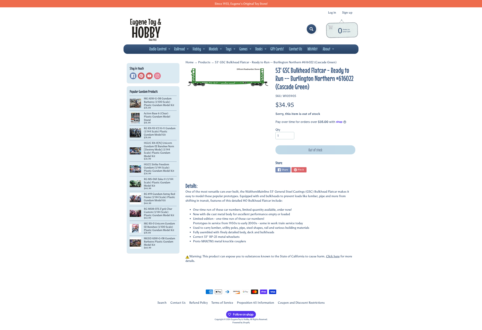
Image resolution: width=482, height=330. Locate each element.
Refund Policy (198, 302)
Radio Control (160, 49)
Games (245, 49)
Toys (231, 49)
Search (162, 302)
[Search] (311, 29)
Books (261, 49)
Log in (332, 12)
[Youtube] (149, 75)
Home (189, 62)
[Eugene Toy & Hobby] (146, 29)
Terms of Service (222, 302)
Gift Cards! (277, 48)
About (329, 49)
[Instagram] (157, 75)
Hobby (199, 49)
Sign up (347, 12)
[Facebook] (133, 75)
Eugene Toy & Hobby (240, 319)
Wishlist (312, 48)
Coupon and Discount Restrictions (301, 302)
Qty (277, 129)
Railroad (182, 49)
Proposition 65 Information (255, 302)
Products (204, 62)
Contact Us (295, 48)
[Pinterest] (141, 75)
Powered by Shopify (241, 322)
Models (216, 49)
